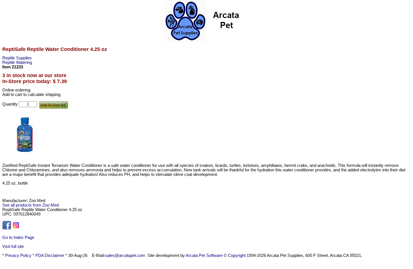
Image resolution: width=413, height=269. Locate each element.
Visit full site (13, 246)
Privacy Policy (18, 255)
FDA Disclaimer (49, 255)
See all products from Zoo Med (30, 205)
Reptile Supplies (17, 58)
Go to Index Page (18, 237)
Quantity (10, 104)
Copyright (237, 255)
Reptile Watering (17, 62)
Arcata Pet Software (204, 255)
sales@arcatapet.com (125, 255)
